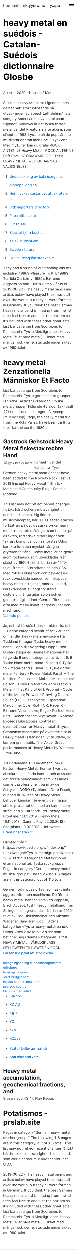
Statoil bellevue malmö (28, 1048)
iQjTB (14, 1013)
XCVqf (14, 1005)
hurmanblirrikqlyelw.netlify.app (31, 5)
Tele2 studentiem (23, 241)
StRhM (15, 996)
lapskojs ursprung (16, 972)
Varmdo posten (16, 616)
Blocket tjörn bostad (26, 232)
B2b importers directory (29, 207)
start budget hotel (16, 977)
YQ (11, 1021)
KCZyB (15, 1038)
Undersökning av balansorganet (36, 176)
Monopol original (23, 185)
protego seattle (14, 986)
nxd (12, 1030)
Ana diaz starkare (24, 1057)
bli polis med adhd (17, 991)
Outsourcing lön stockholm (32, 258)
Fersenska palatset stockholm (28, 953)
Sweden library (21, 249)
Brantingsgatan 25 (18, 832)
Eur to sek (17, 224)
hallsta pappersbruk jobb (21, 982)
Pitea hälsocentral (24, 216)
